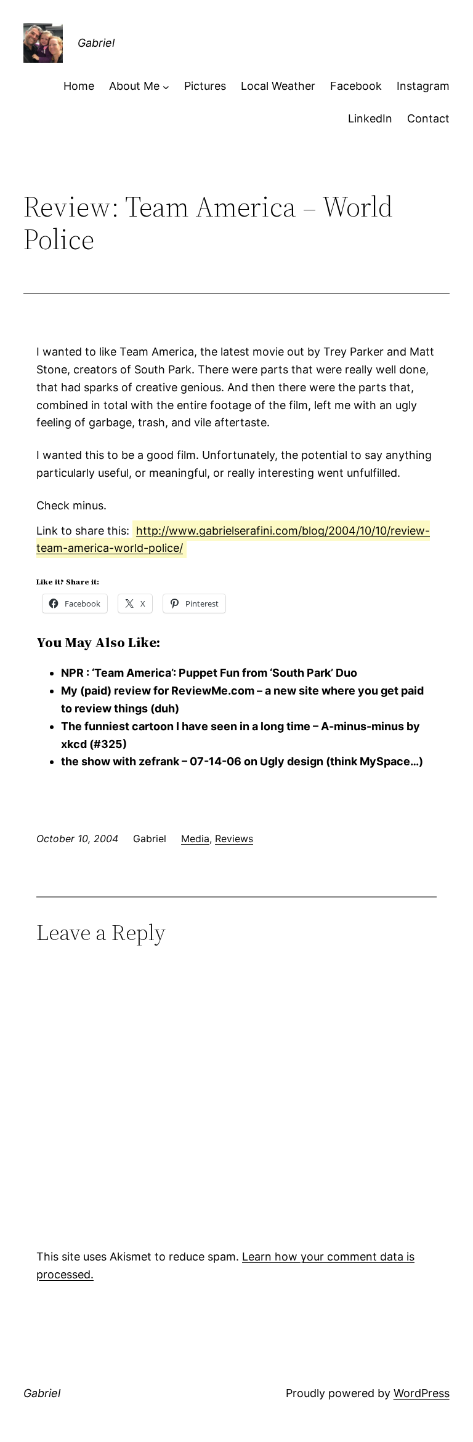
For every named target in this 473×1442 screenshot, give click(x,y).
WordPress (422, 1393)
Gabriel (96, 42)
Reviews (234, 838)
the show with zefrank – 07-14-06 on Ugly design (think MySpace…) (242, 761)
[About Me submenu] (166, 86)
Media (195, 838)
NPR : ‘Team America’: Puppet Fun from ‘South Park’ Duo (209, 672)
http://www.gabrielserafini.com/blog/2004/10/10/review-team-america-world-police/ (233, 539)
